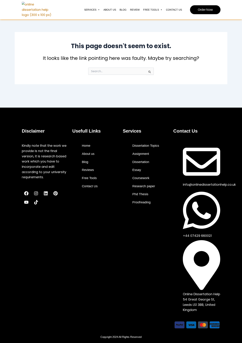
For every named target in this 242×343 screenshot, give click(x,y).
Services (90, 9)
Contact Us (174, 9)
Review (135, 9)
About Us (109, 9)
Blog (123, 9)
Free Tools (151, 9)
